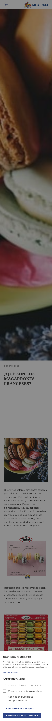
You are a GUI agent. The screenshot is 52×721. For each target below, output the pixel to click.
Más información (10, 672)
